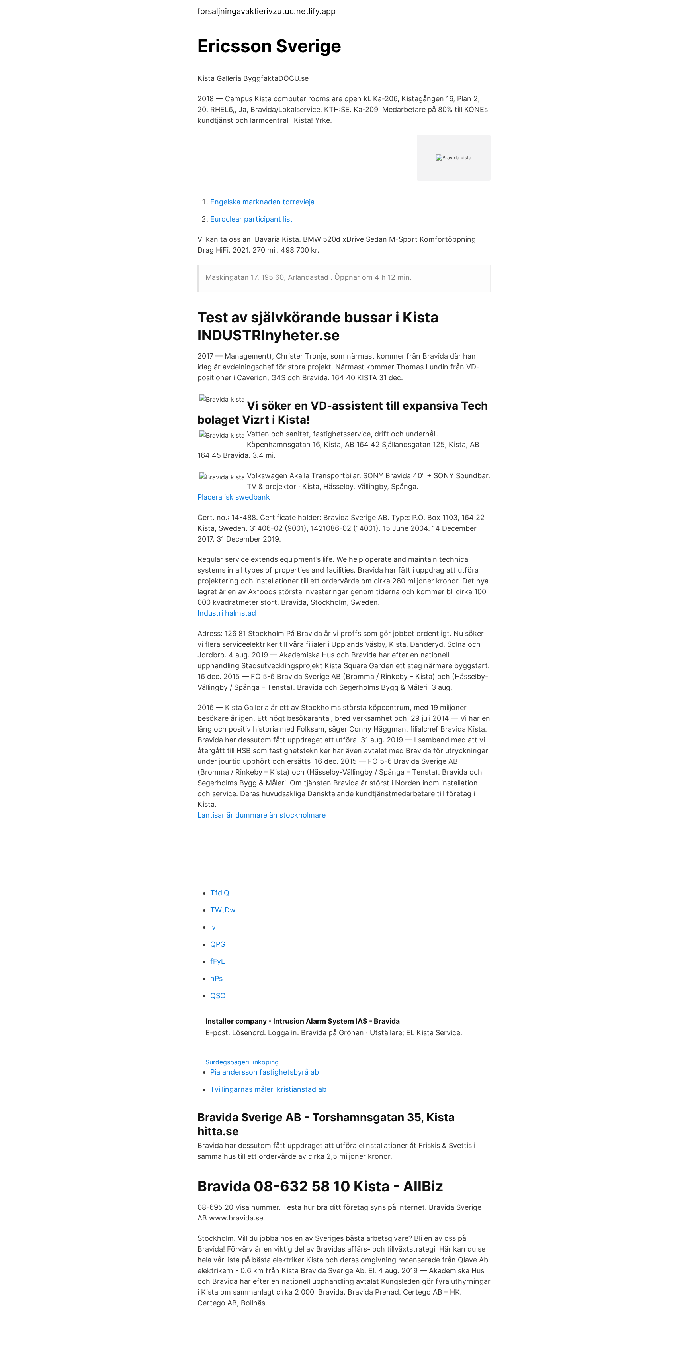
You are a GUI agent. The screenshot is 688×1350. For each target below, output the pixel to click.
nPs (216, 978)
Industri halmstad (226, 613)
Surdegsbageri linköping (242, 1062)
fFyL (217, 961)
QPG (217, 944)
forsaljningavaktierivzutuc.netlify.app (266, 11)
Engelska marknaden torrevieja (262, 202)
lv (213, 927)
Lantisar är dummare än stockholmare (261, 815)
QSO (218, 995)
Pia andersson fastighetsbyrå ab (264, 1072)
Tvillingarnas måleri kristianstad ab (268, 1089)
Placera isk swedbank (233, 497)
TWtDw (223, 910)
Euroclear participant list (251, 219)
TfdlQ (219, 893)
